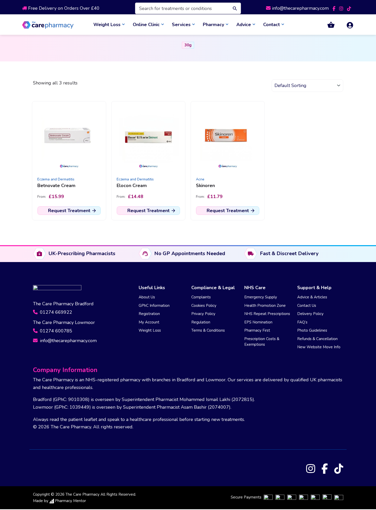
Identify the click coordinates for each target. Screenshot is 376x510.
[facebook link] (335, 8)
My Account (149, 322)
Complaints (201, 297)
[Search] (233, 8)
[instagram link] (342, 8)
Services (181, 24)
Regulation (200, 322)
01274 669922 (55, 312)
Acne (200, 179)
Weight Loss (106, 24)
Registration (149, 313)
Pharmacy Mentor (70, 500)
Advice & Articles (312, 297)
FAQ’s (302, 322)
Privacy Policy (203, 313)
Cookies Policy (203, 305)
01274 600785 (55, 331)
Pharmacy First (257, 330)
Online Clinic (146, 24)
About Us (147, 297)
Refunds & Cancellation (317, 338)
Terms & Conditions (208, 330)
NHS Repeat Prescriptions (267, 313)
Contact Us (306, 305)
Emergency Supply (260, 297)
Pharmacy (213, 24)
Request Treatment (69, 211)
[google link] (349, 8)
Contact (271, 24)
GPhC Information (154, 305)
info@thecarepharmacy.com (300, 8)
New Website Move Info (318, 347)
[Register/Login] (347, 24)
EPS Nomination (258, 322)
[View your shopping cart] (328, 25)
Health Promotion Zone (265, 305)
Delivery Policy (310, 313)
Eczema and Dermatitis (55, 179)
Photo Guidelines (312, 330)
